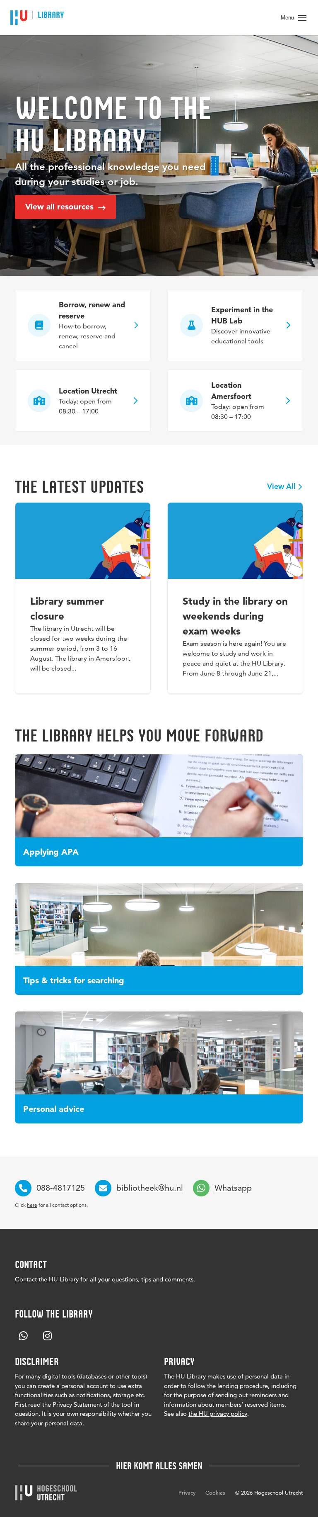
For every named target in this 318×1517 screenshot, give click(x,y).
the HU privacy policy (217, 1413)
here (32, 1205)
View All (281, 487)
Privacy (186, 1492)
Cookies (215, 1492)
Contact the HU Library (47, 1279)
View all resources (60, 207)
